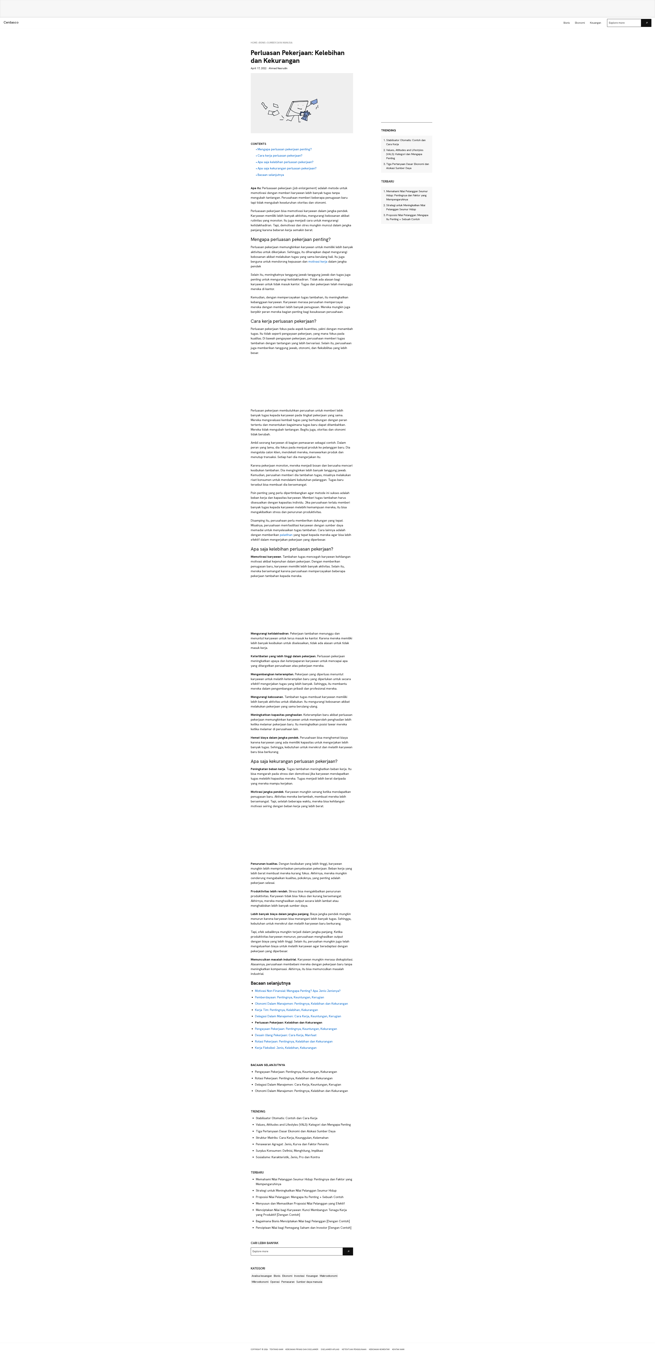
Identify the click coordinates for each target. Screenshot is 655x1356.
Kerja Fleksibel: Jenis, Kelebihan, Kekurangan (286, 1048)
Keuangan (312, 1276)
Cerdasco (11, 22)
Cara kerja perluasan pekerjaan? (280, 155)
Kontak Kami (398, 1349)
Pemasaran (288, 1282)
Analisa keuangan (262, 1276)
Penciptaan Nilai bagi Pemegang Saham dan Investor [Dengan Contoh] (303, 1228)
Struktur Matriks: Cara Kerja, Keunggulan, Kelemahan (292, 1138)
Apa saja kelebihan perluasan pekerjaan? (285, 162)
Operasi (275, 1282)
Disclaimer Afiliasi (330, 1349)
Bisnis (277, 1276)
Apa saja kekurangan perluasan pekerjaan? (287, 168)
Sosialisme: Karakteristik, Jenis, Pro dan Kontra (288, 1157)
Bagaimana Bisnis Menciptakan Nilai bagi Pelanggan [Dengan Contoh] (303, 1221)
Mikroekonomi (260, 1282)
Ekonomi (287, 1276)
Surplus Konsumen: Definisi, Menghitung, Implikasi (289, 1151)
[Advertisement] (327, 9)
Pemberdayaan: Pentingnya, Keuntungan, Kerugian (289, 997)
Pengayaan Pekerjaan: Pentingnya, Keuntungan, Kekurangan (296, 1029)
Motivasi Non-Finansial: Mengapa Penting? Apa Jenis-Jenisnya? (297, 991)
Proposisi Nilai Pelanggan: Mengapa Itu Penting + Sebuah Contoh (300, 1197)
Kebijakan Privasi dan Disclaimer (301, 1349)
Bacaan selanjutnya (271, 175)
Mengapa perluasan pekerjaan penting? (285, 149)
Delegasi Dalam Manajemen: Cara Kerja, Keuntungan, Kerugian (298, 1016)
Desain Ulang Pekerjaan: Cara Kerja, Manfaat (285, 1035)
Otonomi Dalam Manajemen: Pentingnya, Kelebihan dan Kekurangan (301, 1003)
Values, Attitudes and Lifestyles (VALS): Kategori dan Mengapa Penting (303, 1124)
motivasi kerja (317, 261)
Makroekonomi (328, 1276)
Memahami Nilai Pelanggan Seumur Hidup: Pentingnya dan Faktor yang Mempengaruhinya (407, 195)
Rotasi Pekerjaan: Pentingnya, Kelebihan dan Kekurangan (294, 1041)
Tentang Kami (276, 1349)
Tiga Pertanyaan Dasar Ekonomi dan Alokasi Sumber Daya (296, 1131)
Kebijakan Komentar (379, 1349)
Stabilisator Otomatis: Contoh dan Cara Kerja (286, 1118)
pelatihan (286, 535)
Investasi (299, 1276)
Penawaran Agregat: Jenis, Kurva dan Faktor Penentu (292, 1144)
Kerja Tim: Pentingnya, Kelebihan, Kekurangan (286, 1010)
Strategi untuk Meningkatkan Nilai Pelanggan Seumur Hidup (296, 1190)
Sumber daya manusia (309, 1282)
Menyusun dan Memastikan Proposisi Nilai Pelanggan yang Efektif (300, 1203)
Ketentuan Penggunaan (354, 1349)
